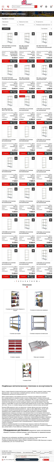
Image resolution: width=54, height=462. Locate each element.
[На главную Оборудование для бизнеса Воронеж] (27, 2)
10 (36, 281)
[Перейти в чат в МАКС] (8, 457)
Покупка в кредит (34, 452)
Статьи (38, 452)
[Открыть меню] (3, 6)
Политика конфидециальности (9, 452)
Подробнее (23, 456)
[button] (46, 7)
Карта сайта (50, 452)
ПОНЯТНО (27, 459)
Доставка (25, 452)
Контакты (47, 452)
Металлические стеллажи (10, 9)
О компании (42, 452)
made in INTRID (47, 459)
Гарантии (30, 452)
